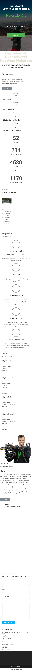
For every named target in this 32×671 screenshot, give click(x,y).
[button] (16, 35)
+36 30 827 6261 (6, 638)
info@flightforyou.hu (7, 644)
